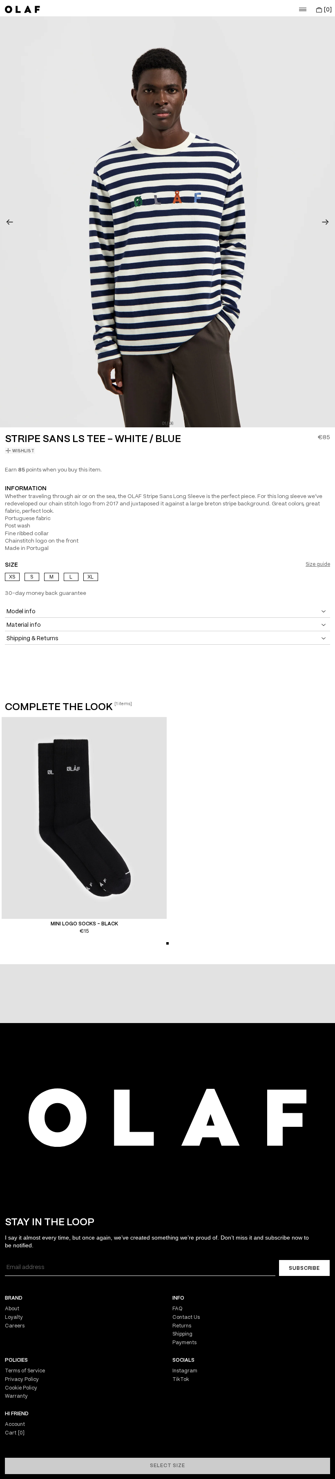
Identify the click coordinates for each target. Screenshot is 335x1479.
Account (15, 1424)
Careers (15, 1326)
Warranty (16, 1396)
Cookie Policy (21, 1388)
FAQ (177, 1309)
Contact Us (186, 1317)
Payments (184, 1342)
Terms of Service (25, 1371)
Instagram (184, 1371)
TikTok (180, 1379)
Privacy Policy (22, 1379)
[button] (10, 222)
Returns (181, 1326)
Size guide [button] (318, 564)
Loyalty (14, 1317)
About (12, 1309)
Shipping (182, 1334)
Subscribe (304, 1268)
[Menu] (302, 9)
